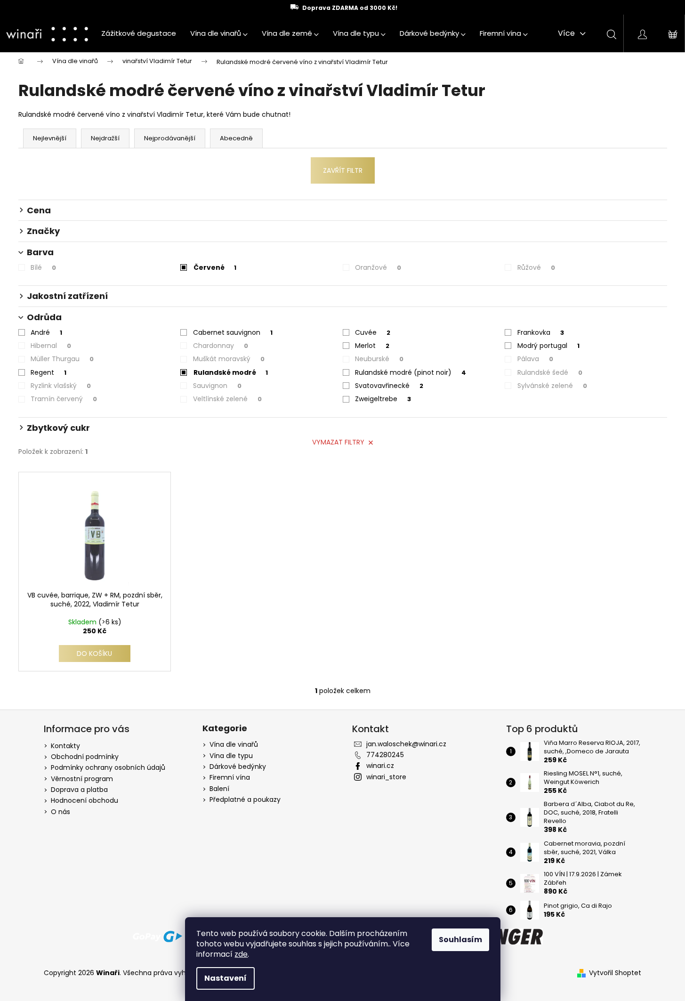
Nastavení (225, 978)
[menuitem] (138, 33)
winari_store (386, 777)
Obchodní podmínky (85, 756)
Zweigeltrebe (383, 399)
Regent (48, 372)
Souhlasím (460, 939)
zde (241, 954)
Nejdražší (105, 138)
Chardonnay (220, 345)
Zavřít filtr (343, 170)
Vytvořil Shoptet (615, 973)
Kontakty (65, 746)
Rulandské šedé (549, 372)
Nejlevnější (49, 138)
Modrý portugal (548, 345)
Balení (219, 788)
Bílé (43, 267)
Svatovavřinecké (389, 385)
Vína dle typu (231, 755)
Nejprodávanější (169, 138)
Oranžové (378, 267)
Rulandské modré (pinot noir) (410, 372)
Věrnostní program (82, 778)
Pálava (535, 358)
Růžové (536, 267)
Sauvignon (217, 385)
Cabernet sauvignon (233, 332)
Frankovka (540, 332)
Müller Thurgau (62, 358)
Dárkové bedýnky (238, 766)
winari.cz (380, 765)
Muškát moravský (229, 358)
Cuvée (372, 332)
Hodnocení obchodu (84, 800)
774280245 (385, 754)
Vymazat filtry (338, 442)
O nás (60, 811)
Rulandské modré (230, 372)
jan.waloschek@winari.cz (406, 744)
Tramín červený (64, 399)
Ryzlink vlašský (61, 385)
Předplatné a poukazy (245, 799)
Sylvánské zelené (552, 385)
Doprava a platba (79, 789)
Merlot (372, 345)
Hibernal (51, 345)
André (46, 332)
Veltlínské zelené (227, 399)
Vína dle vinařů (234, 744)
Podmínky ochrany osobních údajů (108, 767)
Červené (214, 267)
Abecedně (236, 138)
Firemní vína (230, 777)
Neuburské (379, 358)
